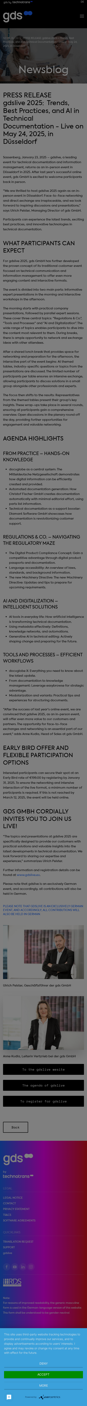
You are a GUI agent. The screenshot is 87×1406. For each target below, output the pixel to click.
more (43, 1385)
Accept (43, 1374)
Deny (43, 1363)
